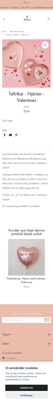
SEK (25, 2)
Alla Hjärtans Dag (17, 31)
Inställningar (26, 395)
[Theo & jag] (27, 19)
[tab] (5, 145)
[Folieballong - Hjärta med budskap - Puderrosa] (26, 257)
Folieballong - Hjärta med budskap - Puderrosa (26, 280)
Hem (4, 31)
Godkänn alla (26, 388)
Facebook (10, 358)
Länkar (5, 343)
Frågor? (6, 334)
